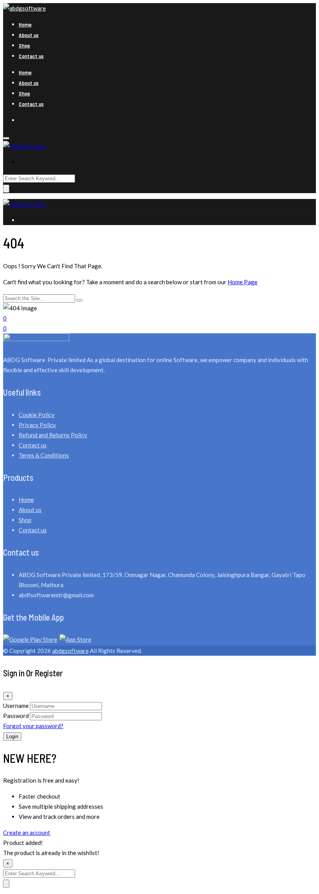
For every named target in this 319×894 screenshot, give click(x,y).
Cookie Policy (36, 414)
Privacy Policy (37, 424)
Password (16, 715)
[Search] (79, 300)
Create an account (26, 832)
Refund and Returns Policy (53, 434)
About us (29, 35)
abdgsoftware (70, 650)
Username (16, 705)
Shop (24, 45)
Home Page (243, 281)
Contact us (31, 56)
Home (25, 24)
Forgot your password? (33, 725)
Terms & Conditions (44, 455)
